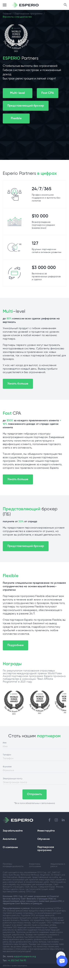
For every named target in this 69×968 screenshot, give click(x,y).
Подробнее (15, 645)
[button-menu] (4, 5)
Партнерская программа (45, 849)
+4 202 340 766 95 (17, 960)
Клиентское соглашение (35, 865)
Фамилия (7, 767)
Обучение (43, 839)
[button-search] (65, 5)
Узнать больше (17, 383)
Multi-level (17, 93)
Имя (5, 743)
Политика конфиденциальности (13, 865)
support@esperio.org (25, 956)
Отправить (34, 794)
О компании (10, 847)
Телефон (7, 755)
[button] (25, 831)
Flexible (16, 118)
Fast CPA (47, 93)
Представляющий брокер (25, 105)
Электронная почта (12, 779)
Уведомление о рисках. (57, 865)
